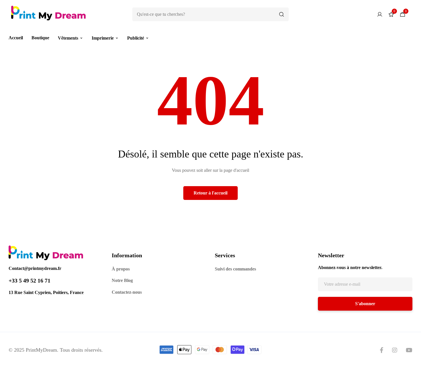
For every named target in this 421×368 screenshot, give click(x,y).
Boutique (40, 37)
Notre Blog (122, 280)
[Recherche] (281, 14)
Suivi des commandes (235, 268)
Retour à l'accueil (210, 192)
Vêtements (68, 38)
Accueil (16, 37)
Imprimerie (103, 38)
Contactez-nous (127, 292)
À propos (121, 268)
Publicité (135, 38)
